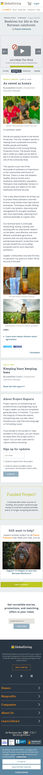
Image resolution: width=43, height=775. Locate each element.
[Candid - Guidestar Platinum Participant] (12, 742)
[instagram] (21, 676)
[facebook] (11, 676)
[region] (21, 760)
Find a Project (21, 584)
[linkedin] (32, 676)
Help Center (21, 667)
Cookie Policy (21, 757)
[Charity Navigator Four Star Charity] (5, 742)
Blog (38, 10)
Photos (27, 71)
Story (6, 71)
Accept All (21, 761)
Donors (6, 688)
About (14, 10)
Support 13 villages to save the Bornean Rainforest (21, 572)
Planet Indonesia (23, 29)
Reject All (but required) (21, 767)
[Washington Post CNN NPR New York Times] (21, 734)
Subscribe (22, 626)
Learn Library (10, 721)
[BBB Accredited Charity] (21, 742)
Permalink (35, 352)
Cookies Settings (21, 772)
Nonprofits (22, 10)
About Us (7, 713)
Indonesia (22, 18)
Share (37, 71)
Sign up (11, 474)
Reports (16, 71)
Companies (31, 10)
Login (36, 3)
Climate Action (9, 18)
